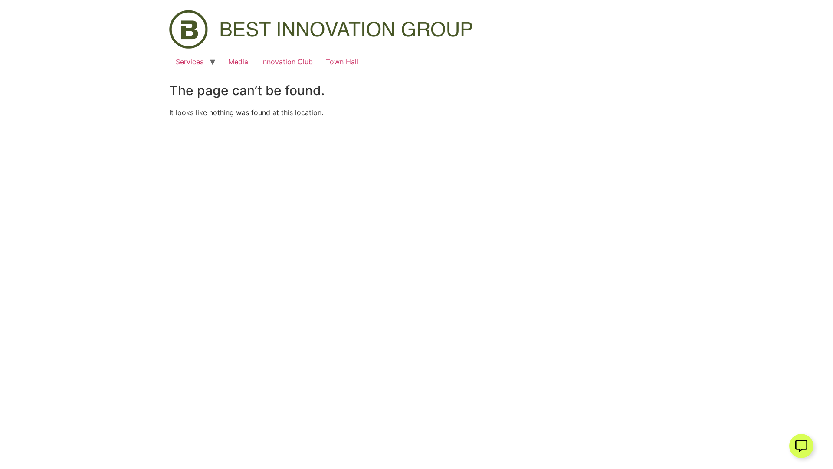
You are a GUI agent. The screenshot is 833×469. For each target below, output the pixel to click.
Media (238, 61)
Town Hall (342, 61)
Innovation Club (287, 61)
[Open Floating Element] (801, 446)
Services (189, 61)
